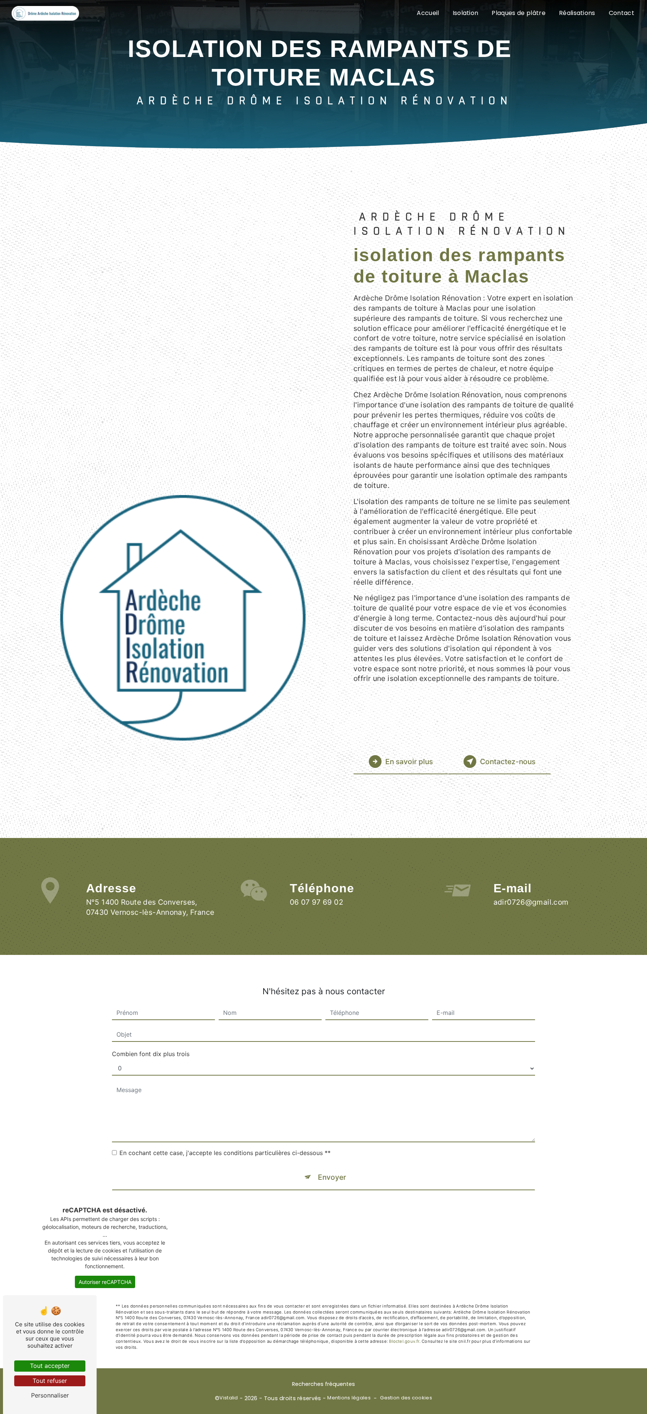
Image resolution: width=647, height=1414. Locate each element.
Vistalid (228, 1398)
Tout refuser (50, 1380)
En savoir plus (409, 761)
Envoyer (332, 1177)
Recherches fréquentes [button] (323, 1384)
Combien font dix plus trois (150, 1054)
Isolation (466, 13)
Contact (621, 13)
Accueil (428, 13)
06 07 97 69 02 (316, 902)
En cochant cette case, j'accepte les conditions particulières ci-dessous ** (225, 1153)
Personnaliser (50, 1395)
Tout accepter (50, 1365)
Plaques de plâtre (518, 13)
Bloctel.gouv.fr (404, 1341)
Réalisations (577, 13)
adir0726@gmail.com (531, 902)
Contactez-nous (507, 761)
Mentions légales (349, 1398)
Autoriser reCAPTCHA (105, 1282)
